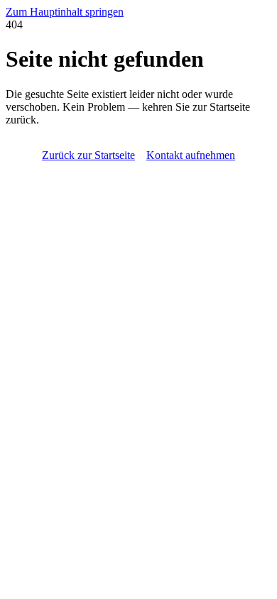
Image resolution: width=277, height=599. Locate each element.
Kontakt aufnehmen (190, 155)
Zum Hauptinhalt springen (65, 12)
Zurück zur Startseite (88, 155)
